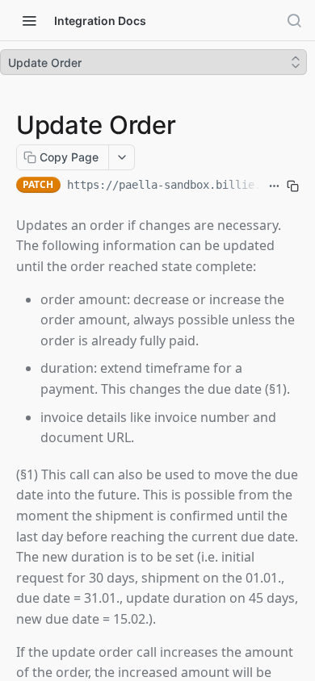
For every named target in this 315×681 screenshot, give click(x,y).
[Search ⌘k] (294, 20)
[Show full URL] (274, 186)
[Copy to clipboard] (293, 186)
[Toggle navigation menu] (29, 20)
